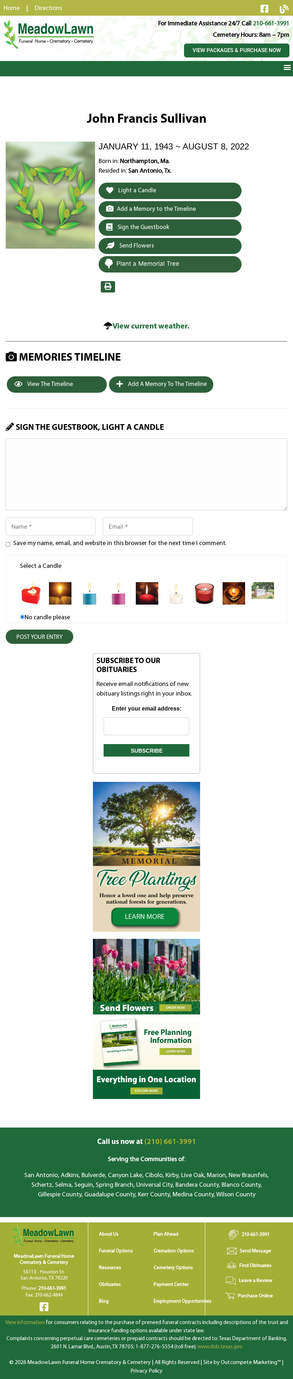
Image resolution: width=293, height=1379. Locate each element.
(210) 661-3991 (146, 1142)
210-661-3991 (271, 24)
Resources (110, 1268)
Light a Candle (136, 191)
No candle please (47, 618)
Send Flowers (136, 246)
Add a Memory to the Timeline (156, 209)
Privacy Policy (146, 1371)
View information (25, 1322)
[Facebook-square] (264, 8)
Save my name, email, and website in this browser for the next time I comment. (120, 543)
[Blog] (284, 9)
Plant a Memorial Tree (147, 263)
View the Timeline (49, 384)
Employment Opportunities (183, 1301)
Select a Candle (40, 566)
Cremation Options (174, 1251)
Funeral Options (116, 1251)
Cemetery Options (173, 1268)
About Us (109, 1234)
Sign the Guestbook (142, 227)
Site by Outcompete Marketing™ (242, 1362)
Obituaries (110, 1284)
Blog (104, 1301)
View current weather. (151, 326)
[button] (287, 67)
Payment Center (171, 1284)
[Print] (108, 286)
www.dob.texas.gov (220, 1347)
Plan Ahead (166, 1234)
